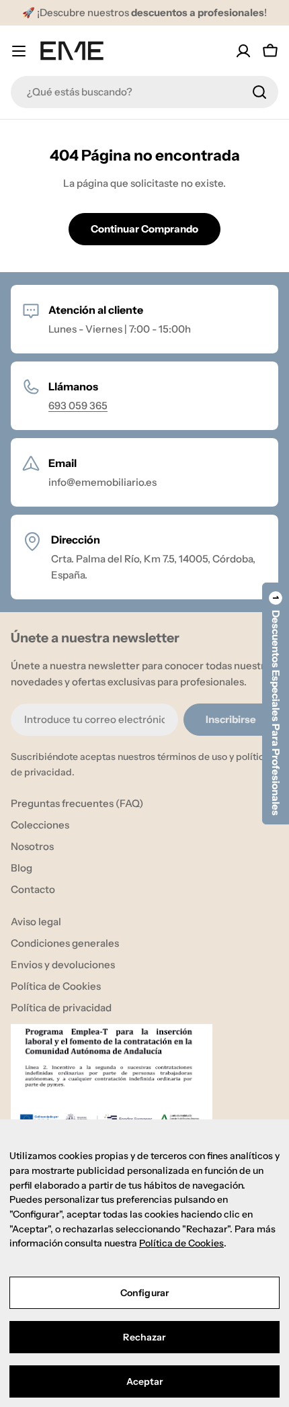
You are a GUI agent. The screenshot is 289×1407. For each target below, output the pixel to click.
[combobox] (144, 92)
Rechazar (144, 1337)
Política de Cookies (181, 1243)
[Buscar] (259, 92)
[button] (275, 703)
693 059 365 (78, 405)
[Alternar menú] (19, 51)
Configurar (144, 1293)
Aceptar (144, 1381)
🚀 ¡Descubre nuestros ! (144, 12)
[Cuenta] (243, 51)
